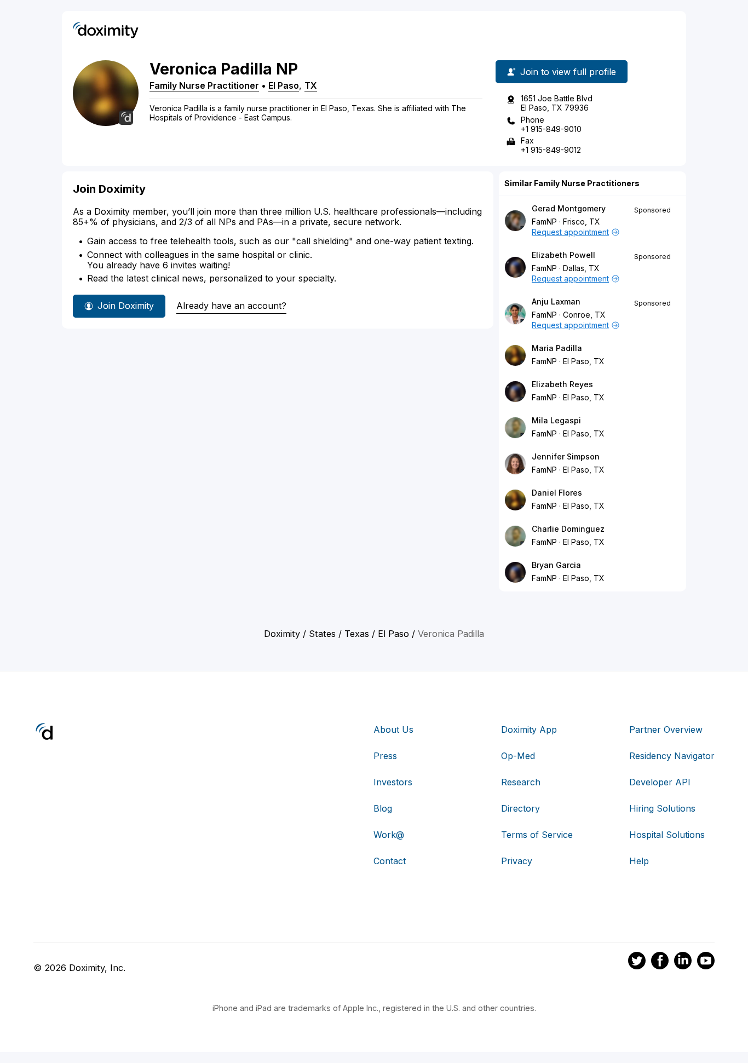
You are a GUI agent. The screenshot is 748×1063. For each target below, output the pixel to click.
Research (520, 782)
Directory (520, 808)
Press (385, 755)
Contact (389, 860)
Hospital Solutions (667, 834)
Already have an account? (231, 305)
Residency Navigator (672, 755)
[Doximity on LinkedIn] (683, 962)
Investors (392, 782)
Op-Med (518, 755)
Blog (382, 808)
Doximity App (529, 729)
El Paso (283, 85)
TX (310, 85)
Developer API (660, 782)
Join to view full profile (568, 71)
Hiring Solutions (662, 808)
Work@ (388, 834)
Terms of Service (537, 834)
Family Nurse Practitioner (204, 85)
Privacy (516, 860)
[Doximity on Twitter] (637, 962)
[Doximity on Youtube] (706, 962)
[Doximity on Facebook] (660, 962)
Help (639, 860)
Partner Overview (666, 729)
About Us (393, 729)
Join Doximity (125, 305)
